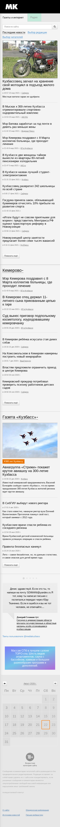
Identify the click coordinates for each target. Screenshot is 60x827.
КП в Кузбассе (26, 148)
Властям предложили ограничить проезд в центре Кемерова (29, 369)
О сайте (5, 810)
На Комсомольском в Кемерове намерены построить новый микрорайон (30, 355)
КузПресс (24, 245)
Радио (34, 17)
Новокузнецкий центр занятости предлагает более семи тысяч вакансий (28, 239)
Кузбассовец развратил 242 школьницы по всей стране (28, 188)
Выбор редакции (37, 32)
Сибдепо (25, 93)
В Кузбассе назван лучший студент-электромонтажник (26, 173)
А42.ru (23, 165)
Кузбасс (25, 180)
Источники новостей (11, 815)
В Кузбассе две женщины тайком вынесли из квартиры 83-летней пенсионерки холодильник (24, 158)
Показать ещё (11, 256)
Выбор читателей (12, 37)
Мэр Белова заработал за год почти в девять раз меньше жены (27, 125)
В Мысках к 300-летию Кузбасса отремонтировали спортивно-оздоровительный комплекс (23, 109)
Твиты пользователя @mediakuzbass (21, 636)
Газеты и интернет (13, 17)
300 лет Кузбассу (14, 461)
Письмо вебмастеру (34, 815)
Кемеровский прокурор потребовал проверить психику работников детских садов (28, 384)
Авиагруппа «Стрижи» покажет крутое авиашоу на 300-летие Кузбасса (26, 470)
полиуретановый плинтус (13, 792)
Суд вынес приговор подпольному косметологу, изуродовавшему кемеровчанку (29, 319)
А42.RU (25, 117)
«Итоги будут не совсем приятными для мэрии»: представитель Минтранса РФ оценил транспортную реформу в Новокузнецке (28, 222)
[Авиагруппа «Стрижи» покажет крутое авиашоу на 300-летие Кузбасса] (30, 440)
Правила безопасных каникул (21, 546)
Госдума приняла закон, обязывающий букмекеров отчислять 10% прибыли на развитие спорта (28, 203)
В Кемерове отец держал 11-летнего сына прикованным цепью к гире (29, 300)
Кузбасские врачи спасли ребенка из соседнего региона (26, 526)
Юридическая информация (37, 810)
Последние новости (13, 32)
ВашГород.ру (25, 361)
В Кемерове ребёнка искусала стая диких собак (29, 341)
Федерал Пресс (27, 131)
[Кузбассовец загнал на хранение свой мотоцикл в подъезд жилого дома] (30, 59)
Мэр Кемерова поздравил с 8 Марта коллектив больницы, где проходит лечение (26, 141)
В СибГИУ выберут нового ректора (25, 503)
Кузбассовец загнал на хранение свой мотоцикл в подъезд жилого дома (28, 84)
